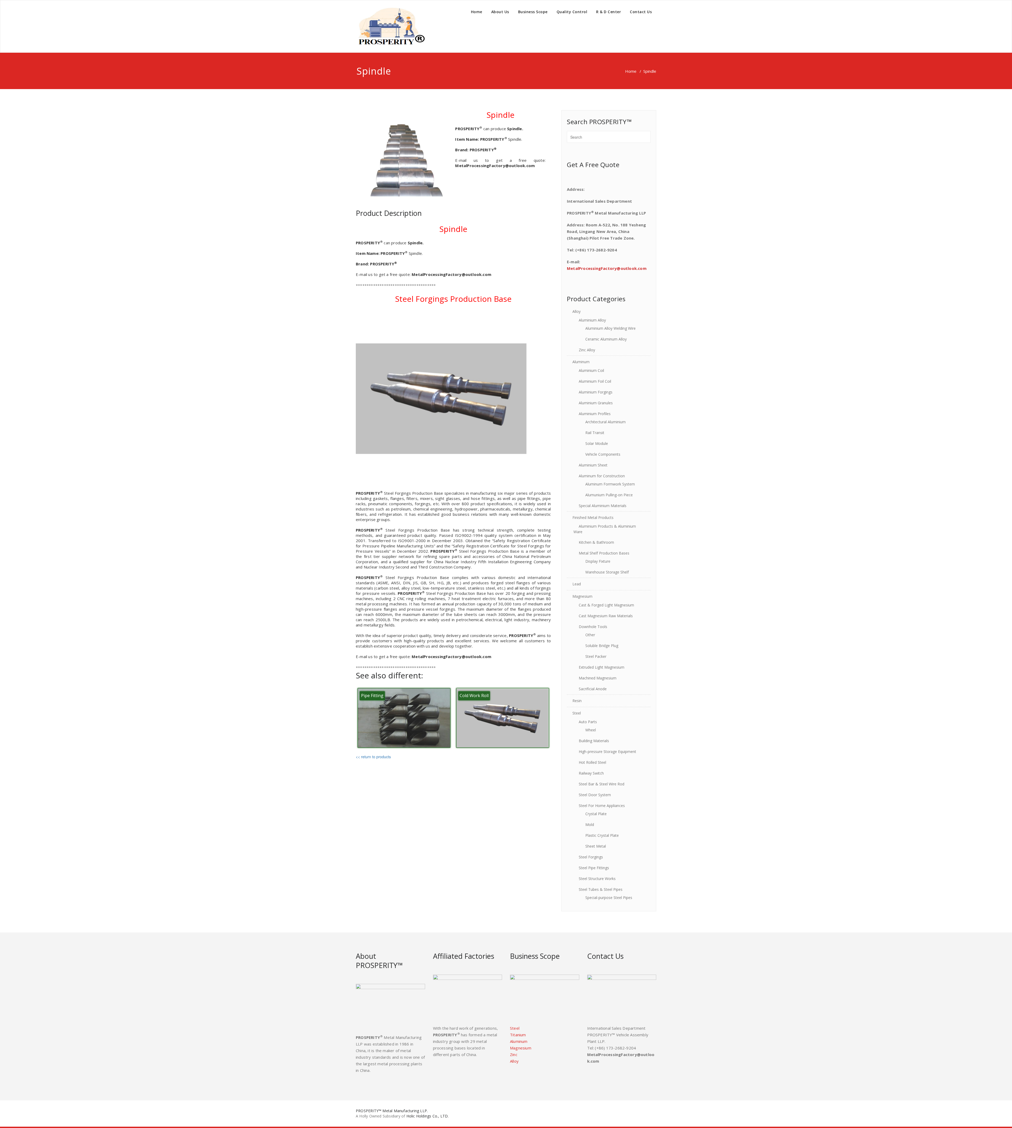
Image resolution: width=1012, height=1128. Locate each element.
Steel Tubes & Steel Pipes (600, 889)
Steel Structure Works (597, 878)
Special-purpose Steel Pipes (608, 897)
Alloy (576, 311)
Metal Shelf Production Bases (604, 553)
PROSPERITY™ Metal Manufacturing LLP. (392, 1110)
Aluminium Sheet (593, 465)
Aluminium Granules (596, 402)
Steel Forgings (591, 856)
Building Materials (594, 740)
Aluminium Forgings (595, 392)
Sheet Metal (595, 846)
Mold (589, 824)
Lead (576, 583)
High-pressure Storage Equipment (607, 751)
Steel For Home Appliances (602, 805)
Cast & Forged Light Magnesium (606, 604)
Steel (576, 713)
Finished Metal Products (593, 517)
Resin (577, 700)
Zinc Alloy (587, 349)
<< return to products (373, 756)
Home (476, 11)
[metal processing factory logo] (390, 26)
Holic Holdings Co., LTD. (427, 1116)
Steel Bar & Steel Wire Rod (601, 783)
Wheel (590, 729)
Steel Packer (595, 656)
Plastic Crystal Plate (602, 835)
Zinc (513, 1054)
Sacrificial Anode (593, 688)
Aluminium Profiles (595, 413)
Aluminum (581, 361)
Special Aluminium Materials (602, 505)
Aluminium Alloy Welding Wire (610, 328)
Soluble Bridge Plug (601, 645)
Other (590, 634)
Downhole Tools (593, 626)
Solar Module (596, 443)
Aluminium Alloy (592, 320)
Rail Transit (594, 432)
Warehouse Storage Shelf (607, 572)
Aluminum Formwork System (610, 484)
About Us (500, 11)
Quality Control (572, 11)
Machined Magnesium (597, 677)
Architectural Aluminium (605, 421)
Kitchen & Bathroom (596, 542)
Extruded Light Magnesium (601, 667)
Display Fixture (597, 561)
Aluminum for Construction (602, 475)
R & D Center (608, 11)
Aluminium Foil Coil (595, 381)
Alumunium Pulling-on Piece (609, 494)
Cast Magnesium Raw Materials (606, 615)
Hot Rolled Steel (592, 762)
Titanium (518, 1034)
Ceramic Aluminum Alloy (606, 339)
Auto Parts (588, 721)
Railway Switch (591, 773)
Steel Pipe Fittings (594, 867)
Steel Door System (595, 794)
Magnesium (582, 596)
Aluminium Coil (591, 370)
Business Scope (533, 11)
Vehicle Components (602, 454)
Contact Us (641, 11)
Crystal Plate (596, 813)
